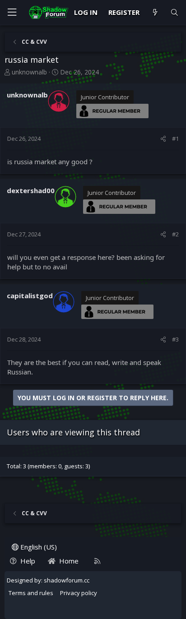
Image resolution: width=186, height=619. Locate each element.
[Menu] (12, 12)
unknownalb (29, 72)
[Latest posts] (154, 12)
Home (69, 560)
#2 (175, 234)
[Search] (174, 12)
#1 (175, 138)
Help (27, 560)
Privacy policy (78, 593)
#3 (175, 339)
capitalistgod (30, 295)
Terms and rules (31, 593)
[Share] (163, 138)
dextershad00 (31, 190)
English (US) (38, 546)
